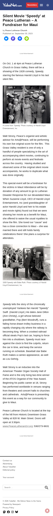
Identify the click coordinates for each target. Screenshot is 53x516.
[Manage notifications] (47, 511)
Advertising (7, 464)
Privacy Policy (8, 508)
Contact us (7, 460)
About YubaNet (9, 467)
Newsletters (32, 5)
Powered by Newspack (12, 504)
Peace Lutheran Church (16, 30)
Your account (8, 477)
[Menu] (41, 5)
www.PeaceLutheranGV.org (18, 426)
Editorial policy (9, 470)
